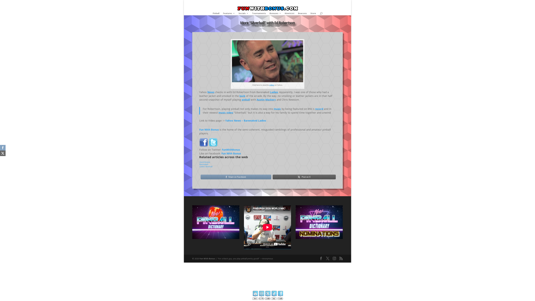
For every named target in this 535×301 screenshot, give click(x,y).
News (210, 92)
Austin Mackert (266, 99)
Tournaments (259, 13)
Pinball (216, 13)
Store (313, 13)
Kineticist (289, 13)
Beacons (302, 13)
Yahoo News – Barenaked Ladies (245, 120)
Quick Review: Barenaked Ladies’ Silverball (206, 164)
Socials (242, 13)
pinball (246, 99)
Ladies (274, 92)
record (319, 109)
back (242, 96)
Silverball (275, 25)
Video (258, 25)
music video (226, 112)
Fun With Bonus (209, 129)
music (277, 109)
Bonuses (274, 13)
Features (227, 13)
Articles (266, 25)
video (271, 85)
